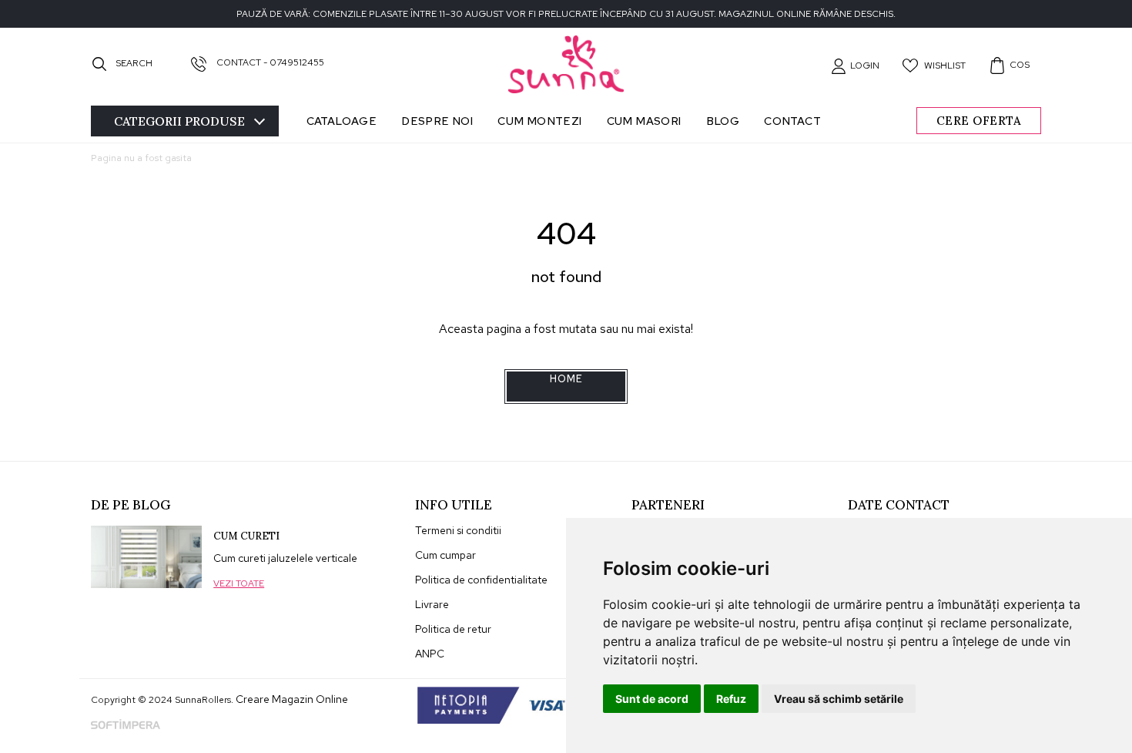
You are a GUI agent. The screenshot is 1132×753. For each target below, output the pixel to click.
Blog (723, 120)
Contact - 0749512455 (269, 62)
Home (566, 378)
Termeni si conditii (458, 530)
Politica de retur (453, 629)
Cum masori (644, 120)
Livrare (432, 604)
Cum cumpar (445, 555)
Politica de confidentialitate (481, 580)
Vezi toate (238, 583)
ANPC (429, 654)
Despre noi (437, 120)
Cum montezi (539, 120)
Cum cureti (246, 536)
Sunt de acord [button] (651, 698)
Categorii (179, 121)
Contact (792, 120)
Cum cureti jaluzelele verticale (285, 558)
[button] (855, 65)
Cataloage (341, 120)
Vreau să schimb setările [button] (838, 698)
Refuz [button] (731, 698)
